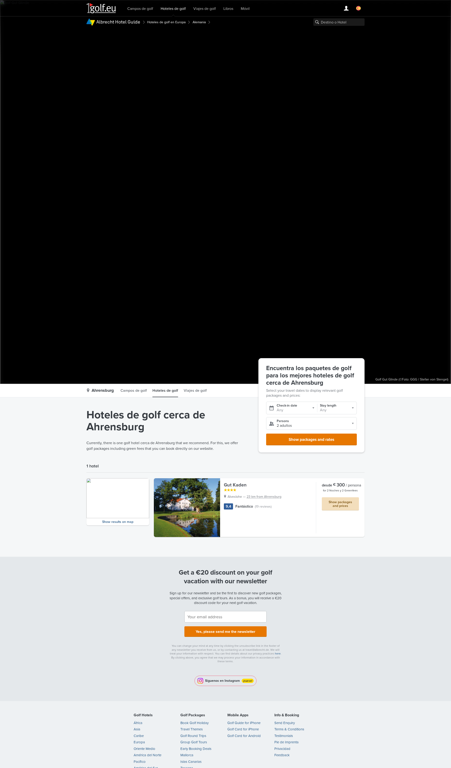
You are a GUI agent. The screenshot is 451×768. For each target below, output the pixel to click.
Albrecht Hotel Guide (118, 21)
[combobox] (339, 22)
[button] (117, 501)
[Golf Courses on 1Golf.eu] (101, 8)
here (278, 653)
